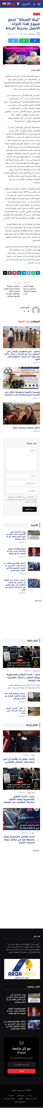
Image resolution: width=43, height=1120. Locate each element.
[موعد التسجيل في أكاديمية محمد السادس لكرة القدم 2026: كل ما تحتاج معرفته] (34, 535)
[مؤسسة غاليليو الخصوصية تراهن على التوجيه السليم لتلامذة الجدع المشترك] (21, 378)
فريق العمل (20, 1095)
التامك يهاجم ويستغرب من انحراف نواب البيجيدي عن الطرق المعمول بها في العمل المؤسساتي (14, 567)
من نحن (29, 1095)
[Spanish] (4, 5)
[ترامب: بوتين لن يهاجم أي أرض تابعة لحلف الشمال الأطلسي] (21, 741)
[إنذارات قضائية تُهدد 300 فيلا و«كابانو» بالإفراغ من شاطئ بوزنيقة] (34, 696)
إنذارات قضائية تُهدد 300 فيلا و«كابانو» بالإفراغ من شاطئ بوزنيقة (15, 696)
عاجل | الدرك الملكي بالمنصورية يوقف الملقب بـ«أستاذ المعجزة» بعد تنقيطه (23, 677)
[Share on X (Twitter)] (13, 40)
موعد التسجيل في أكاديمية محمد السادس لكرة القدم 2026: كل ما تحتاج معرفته (16, 535)
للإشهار (20, 1098)
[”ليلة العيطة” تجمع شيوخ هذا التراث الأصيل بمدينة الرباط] (21, 55)
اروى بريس (31, 34)
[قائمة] (39, 4)
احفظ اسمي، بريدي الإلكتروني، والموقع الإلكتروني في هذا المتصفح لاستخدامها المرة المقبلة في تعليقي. (22, 499)
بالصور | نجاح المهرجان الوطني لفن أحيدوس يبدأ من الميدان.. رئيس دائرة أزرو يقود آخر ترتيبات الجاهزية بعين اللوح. (22, 355)
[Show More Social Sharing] (5, 40)
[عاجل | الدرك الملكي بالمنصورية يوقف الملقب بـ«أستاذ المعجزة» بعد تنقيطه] (21, 657)
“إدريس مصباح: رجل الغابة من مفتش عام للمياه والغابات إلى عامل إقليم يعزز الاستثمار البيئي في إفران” (15, 585)
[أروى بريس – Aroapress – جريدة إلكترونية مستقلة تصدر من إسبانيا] (26, 4)
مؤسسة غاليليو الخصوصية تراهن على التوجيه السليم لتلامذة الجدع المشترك (22, 393)
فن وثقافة (36, 14)
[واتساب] (24, 40)
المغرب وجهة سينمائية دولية (26, 428)
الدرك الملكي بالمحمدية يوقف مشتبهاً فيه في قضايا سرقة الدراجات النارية (19, 840)
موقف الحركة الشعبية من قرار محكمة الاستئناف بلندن (30, 290)
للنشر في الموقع (31, 1098)
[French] (18, 5)
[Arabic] (13, 5)
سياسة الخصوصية (9, 1098)
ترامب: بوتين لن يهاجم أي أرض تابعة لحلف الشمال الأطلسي (19, 760)
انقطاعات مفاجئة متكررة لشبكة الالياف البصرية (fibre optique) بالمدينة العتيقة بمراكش (11, 291)
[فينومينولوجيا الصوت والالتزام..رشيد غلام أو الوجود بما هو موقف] (34, 552)
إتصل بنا (11, 1095)
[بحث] (34, 4)
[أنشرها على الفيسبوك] (35, 40)
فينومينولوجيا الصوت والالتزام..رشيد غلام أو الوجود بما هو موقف (16, 551)
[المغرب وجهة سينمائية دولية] (21, 413)
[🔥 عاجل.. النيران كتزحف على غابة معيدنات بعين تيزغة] (34, 711)
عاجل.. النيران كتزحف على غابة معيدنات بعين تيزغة (16, 711)
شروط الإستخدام (20, 1101)
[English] (9, 5)
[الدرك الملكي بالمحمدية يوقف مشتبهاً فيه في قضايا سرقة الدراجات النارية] (21, 819)
